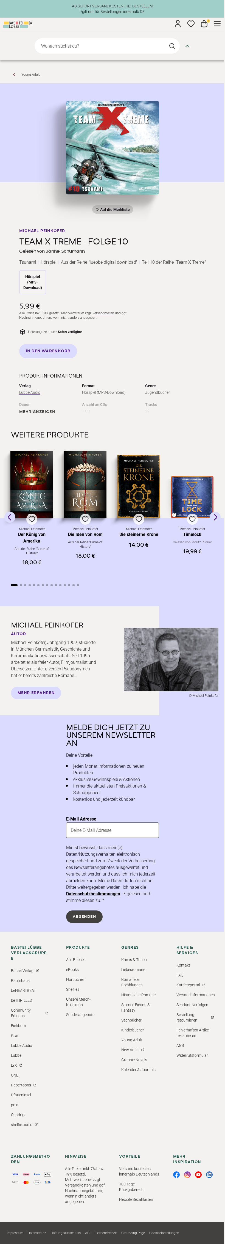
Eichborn (18, 1025)
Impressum (15, 1233)
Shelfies (72, 989)
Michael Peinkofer (42, 231)
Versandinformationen (195, 995)
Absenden (84, 917)
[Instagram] (187, 1174)
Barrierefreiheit (106, 1233)
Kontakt (183, 965)
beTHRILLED (21, 1000)
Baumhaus (20, 980)
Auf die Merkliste (114, 210)
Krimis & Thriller (134, 959)
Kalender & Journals (138, 1069)
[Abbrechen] (187, 46)
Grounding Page (133, 1233)
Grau (15, 1035)
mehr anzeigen (37, 412)
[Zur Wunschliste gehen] (191, 23)
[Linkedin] (209, 1174)
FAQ (179, 975)
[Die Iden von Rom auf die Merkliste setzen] (85, 484)
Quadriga (19, 1115)
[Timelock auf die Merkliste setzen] (192, 497)
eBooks (72, 969)
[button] (31, 513)
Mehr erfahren (36, 693)
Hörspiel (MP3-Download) (32, 282)
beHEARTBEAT (23, 990)
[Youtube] (198, 1174)
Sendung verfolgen (192, 1005)
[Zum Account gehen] (177, 23)
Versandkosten (103, 313)
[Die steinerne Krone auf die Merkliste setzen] (138, 486)
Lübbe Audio (29, 392)
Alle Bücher (75, 959)
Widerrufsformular (192, 1055)
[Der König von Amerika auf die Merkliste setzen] (31, 484)
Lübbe (16, 1055)
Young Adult (30, 74)
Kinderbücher (132, 1030)
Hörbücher (75, 979)
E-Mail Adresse (81, 819)
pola (14, 1105)
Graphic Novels (134, 1060)
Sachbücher (131, 1020)
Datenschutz (37, 1233)
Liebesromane (133, 969)
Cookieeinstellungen (164, 1233)
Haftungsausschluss (65, 1233)
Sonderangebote (80, 1014)
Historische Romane (138, 995)
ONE (14, 1075)
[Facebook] (176, 1174)
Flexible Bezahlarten (136, 1199)
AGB (180, 1045)
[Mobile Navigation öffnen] (217, 23)
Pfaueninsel (21, 1095)
